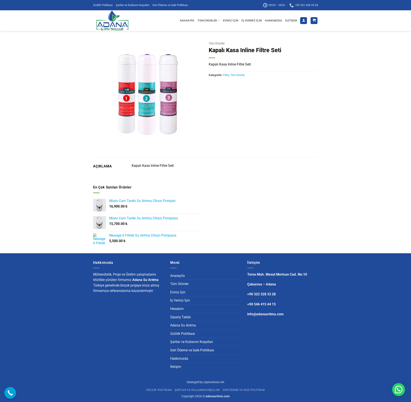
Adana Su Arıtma (183, 325)
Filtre (226, 75)
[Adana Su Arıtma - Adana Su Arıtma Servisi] (113, 20)
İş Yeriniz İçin (251, 20)
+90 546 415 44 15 (261, 304)
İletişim (291, 20)
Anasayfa (187, 20)
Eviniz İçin (230, 20)
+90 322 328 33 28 (261, 294)
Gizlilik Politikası (103, 5)
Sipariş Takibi (180, 317)
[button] (303, 20)
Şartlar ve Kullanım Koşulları (132, 5)
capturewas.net (213, 382)
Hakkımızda (273, 20)
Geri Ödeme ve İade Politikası (170, 5)
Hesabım (177, 309)
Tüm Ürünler (207, 20)
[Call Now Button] (10, 393)
